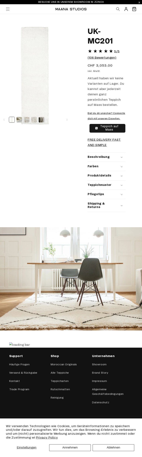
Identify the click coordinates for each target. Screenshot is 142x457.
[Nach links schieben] (4, 120)
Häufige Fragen (19, 364)
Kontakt (14, 381)
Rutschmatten (60, 389)
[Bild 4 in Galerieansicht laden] (34, 119)
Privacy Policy (47, 437)
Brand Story (100, 373)
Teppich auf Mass (109, 128)
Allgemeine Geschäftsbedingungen (108, 391)
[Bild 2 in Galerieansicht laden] (19, 119)
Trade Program (19, 389)
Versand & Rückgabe (23, 373)
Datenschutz (100, 402)
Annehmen (70, 447)
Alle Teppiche (60, 373)
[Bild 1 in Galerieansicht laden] (12, 119)
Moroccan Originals (64, 364)
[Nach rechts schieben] (67, 120)
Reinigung (57, 398)
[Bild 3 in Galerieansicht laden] (26, 119)
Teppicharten (60, 381)
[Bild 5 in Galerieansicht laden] (41, 119)
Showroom (99, 364)
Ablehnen (113, 447)
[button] (8, 9)
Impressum (99, 381)
